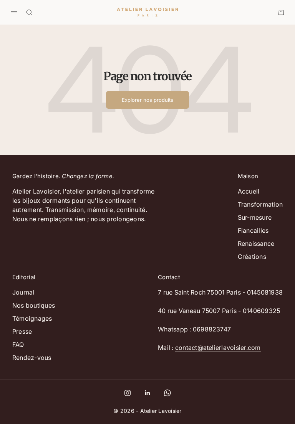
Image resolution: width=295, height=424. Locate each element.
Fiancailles (253, 230)
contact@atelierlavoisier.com (218, 347)
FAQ (18, 344)
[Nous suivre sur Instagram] (127, 393)
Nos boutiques (33, 305)
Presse (22, 331)
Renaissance (256, 243)
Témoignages (32, 318)
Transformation (260, 204)
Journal (23, 292)
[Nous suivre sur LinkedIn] (147, 393)
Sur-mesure (255, 217)
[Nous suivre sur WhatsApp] (167, 393)
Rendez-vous (31, 357)
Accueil (249, 191)
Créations (252, 256)
